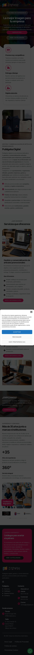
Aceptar (17, 332)
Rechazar (17, 337)
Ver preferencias (17, 342)
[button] (31, 312)
